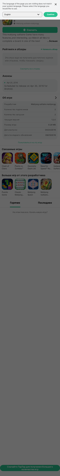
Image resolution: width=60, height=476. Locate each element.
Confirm (50, 14)
